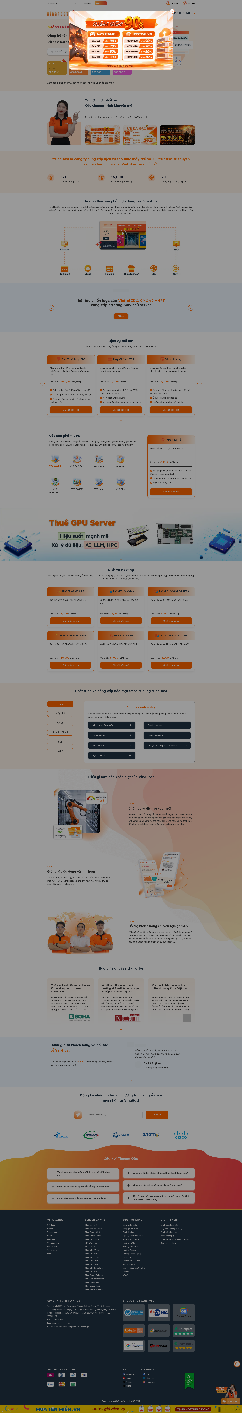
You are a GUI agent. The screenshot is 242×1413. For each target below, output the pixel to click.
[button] (119, 67)
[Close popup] (172, 11)
